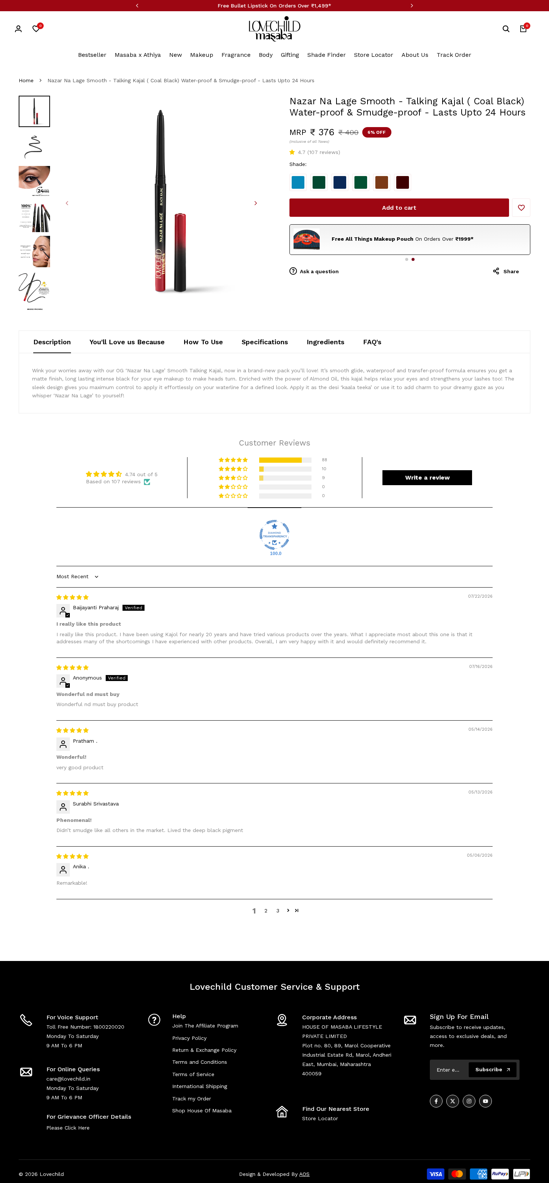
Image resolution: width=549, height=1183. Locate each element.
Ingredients (325, 342)
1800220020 (108, 1027)
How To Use (203, 342)
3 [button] (277, 911)
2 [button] (265, 911)
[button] (293, 152)
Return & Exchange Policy (204, 1050)
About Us (414, 54)
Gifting (290, 54)
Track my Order (191, 1099)
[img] (72, 597)
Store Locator (373, 54)
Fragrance (236, 54)
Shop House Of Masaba (202, 1110)
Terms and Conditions (199, 1062)
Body (266, 54)
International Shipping (199, 1086)
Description (52, 342)
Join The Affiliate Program (205, 1026)
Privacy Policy (189, 1038)
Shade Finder (326, 54)
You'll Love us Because (127, 342)
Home (26, 80)
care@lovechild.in (68, 1079)
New (175, 54)
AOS (304, 1174)
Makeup (201, 54)
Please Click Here (68, 1128)
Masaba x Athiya (138, 54)
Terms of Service (193, 1074)
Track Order (454, 54)
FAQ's (372, 342)
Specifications (265, 342)
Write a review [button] (427, 477)
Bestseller (92, 54)
